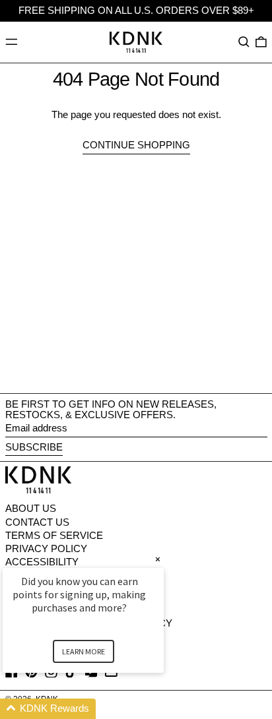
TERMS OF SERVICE (54, 535)
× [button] (157, 559)
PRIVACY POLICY (46, 548)
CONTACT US (37, 522)
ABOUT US (30, 508)
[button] (244, 42)
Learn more (83, 651)
